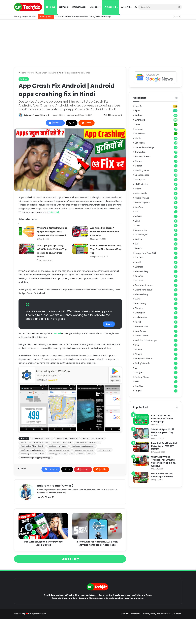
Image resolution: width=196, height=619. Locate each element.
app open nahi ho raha (84, 450)
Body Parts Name (143, 358)
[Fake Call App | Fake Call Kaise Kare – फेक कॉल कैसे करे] (141, 447)
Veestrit (139, 248)
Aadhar (138, 239)
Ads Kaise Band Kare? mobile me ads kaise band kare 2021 (104, 231)
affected (54, 212)
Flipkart (138, 349)
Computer (140, 152)
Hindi (80, 454)
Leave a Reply (70, 559)
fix (72, 454)
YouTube (139, 207)
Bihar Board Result (144, 289)
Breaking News (142, 170)
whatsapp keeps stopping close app (35, 458)
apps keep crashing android (32, 454)
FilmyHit (138, 354)
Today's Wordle (142, 363)
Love (137, 225)
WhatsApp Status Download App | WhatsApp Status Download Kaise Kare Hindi (52, 231)
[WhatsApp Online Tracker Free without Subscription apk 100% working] (141, 460)
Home (51, 6)
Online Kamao (142, 335)
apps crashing (104, 450)
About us (125, 613)
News (137, 124)
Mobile (95, 6)
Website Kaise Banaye (146, 340)
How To (127, 6)
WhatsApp (80, 6)
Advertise (176, 613)
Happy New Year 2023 (145, 253)
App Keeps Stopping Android (83, 446)
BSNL (137, 381)
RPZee (64, 6)
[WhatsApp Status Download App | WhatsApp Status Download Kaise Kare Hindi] (26, 231)
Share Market (141, 326)
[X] (46, 497)
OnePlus (139, 386)
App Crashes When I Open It (32, 446)
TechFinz (139, 276)
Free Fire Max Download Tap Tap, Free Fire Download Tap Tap (105, 249)
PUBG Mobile (141, 193)
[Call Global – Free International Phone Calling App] (141, 419)
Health (138, 262)
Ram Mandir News (143, 285)
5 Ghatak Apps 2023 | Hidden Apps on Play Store (162, 432)
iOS (136, 211)
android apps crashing (41, 438)
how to (90, 454)
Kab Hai (138, 216)
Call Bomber (141, 317)
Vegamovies (141, 230)
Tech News (140, 133)
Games (138, 161)
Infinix (137, 299)
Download (115, 376)
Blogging (139, 308)
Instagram (140, 179)
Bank (137, 221)
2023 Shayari (141, 234)
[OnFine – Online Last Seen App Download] (141, 477)
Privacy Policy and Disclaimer (156, 613)
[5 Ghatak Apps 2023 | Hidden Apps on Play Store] (141, 433)
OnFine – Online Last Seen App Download (162, 475)
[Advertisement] (98, 42)
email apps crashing (57, 454)
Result (138, 322)
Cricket (138, 165)
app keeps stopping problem (32, 450)
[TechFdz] (28, 7)
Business (139, 267)
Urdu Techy (140, 331)
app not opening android (59, 450)
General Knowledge (144, 147)
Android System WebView (53, 371)
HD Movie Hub (141, 184)
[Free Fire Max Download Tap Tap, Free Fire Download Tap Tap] (80, 249)
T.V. (136, 244)
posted (57, 333)
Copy (109, 324)
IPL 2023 (139, 280)
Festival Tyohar (142, 202)
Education (140, 143)
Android (111, 6)
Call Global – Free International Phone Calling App (162, 418)
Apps (137, 110)
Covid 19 (139, 257)
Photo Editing (141, 294)
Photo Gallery (141, 271)
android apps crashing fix (67, 438)
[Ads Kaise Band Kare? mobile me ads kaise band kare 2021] (80, 231)
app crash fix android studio (87, 442)
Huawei (138, 391)
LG (136, 368)
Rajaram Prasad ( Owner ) (36, 115)
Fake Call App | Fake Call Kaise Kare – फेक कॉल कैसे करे (164, 446)
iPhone (138, 188)
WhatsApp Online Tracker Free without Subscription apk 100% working (163, 461)
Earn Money (140, 303)
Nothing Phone (142, 377)
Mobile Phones (142, 198)
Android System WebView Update (34, 442)
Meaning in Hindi (143, 156)
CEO (137, 345)
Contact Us (136, 613)
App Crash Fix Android (62, 442)
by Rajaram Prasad (37, 613)
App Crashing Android (57, 446)
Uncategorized (142, 175)
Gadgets (139, 372)
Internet (139, 129)
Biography (140, 312)
